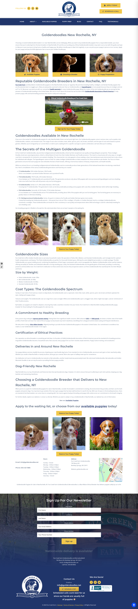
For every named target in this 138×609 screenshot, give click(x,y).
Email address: (69, 523)
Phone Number (69, 531)
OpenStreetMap (118, 481)
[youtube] (36, 8)
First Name (69, 506)
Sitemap (59, 605)
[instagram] (32, 8)
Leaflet (112, 481)
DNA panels (95, 318)
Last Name (69, 515)
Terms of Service (69, 605)
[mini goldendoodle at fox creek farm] (31, 54)
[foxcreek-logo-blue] (69, 2)
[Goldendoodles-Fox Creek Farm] (106, 54)
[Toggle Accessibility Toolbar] (133, 604)
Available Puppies (72, 400)
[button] (110, 469)
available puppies (94, 406)
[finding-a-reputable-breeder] (69, 54)
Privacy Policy (79, 605)
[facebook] (28, 8)
